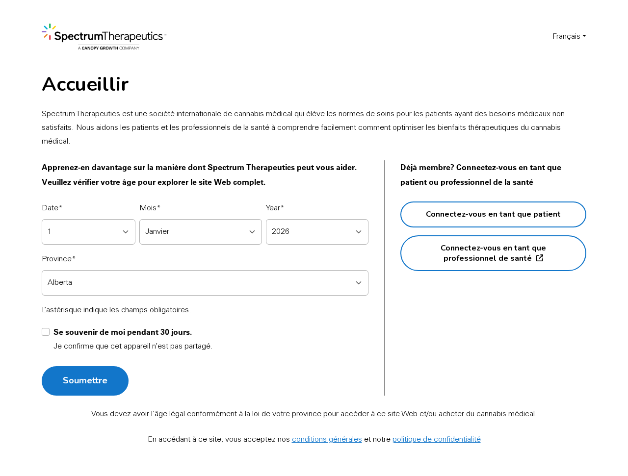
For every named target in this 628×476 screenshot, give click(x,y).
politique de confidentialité (436, 440)
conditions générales (327, 440)
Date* (52, 208)
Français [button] (566, 37)
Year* (275, 208)
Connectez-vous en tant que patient (493, 214)
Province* (59, 259)
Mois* (150, 208)
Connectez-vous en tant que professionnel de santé (493, 253)
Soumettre (85, 380)
